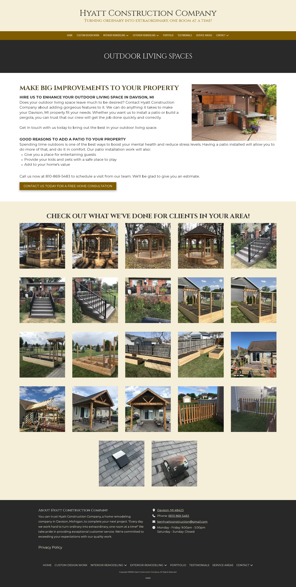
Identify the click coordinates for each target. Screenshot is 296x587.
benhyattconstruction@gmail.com (182, 521)
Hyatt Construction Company (148, 13)
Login (148, 578)
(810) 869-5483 (178, 516)
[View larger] (42, 246)
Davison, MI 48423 (170, 510)
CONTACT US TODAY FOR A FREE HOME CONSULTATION (68, 186)
